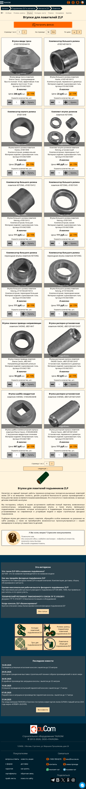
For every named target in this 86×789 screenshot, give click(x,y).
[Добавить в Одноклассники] (68, 780)
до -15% (30, 93)
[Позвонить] (68, 2)
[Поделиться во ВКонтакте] (58, 780)
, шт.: (21, 98)
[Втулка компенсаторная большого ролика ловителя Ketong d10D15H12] (21, 202)
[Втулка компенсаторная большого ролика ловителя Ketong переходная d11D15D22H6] (64, 272)
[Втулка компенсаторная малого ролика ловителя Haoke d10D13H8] (21, 131)
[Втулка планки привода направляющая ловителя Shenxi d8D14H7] (21, 343)
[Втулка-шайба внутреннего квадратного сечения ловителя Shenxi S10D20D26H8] (21, 413)
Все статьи (42, 611)
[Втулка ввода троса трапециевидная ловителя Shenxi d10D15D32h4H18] (21, 61)
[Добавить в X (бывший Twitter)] (63, 780)
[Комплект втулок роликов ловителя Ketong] (64, 131)
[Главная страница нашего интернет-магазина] (43, 729)
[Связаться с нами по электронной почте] (73, 2)
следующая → (43, 469)
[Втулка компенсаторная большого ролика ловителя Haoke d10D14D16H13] (64, 61)
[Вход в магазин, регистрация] (78, 2)
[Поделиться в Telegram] (53, 780)
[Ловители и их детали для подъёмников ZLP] (2, 13)
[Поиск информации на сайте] (82, 2)
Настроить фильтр (45, 24)
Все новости (43, 710)
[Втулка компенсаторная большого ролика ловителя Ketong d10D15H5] (64, 202)
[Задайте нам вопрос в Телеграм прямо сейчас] (82, 785)
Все (53, 32)
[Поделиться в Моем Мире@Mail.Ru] (73, 780)
